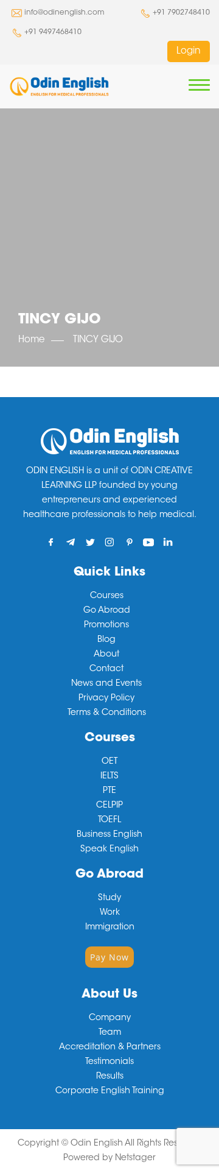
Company (110, 1018)
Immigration (109, 927)
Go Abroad (106, 611)
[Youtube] (149, 542)
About (106, 654)
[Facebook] (51, 542)
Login (188, 51)
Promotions (106, 625)
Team (110, 1033)
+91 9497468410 (53, 32)
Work (110, 913)
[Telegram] (71, 542)
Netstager (135, 1158)
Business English (109, 835)
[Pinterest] (129, 542)
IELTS (109, 776)
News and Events (106, 684)
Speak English (109, 849)
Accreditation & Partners (110, 1047)
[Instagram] (110, 542)
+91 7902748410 (181, 12)
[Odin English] (59, 86)
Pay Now (109, 957)
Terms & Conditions (107, 713)
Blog (106, 640)
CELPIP (109, 805)
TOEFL (109, 820)
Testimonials (109, 1062)
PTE (109, 791)
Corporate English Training (109, 1091)
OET (109, 762)
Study (109, 898)
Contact (106, 669)
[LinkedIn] (168, 542)
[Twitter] (90, 542)
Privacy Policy (106, 698)
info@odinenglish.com (64, 12)
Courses (106, 596)
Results (109, 1077)
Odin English (97, 1144)
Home (31, 340)
